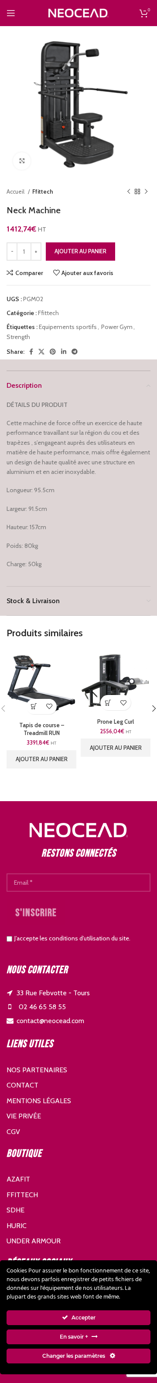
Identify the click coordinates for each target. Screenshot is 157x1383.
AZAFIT (18, 1179)
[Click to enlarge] (22, 161)
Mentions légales (39, 1101)
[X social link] (41, 351)
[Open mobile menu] (11, 13)
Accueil (16, 191)
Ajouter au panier (80, 251)
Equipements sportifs (68, 327)
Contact (22, 1085)
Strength (18, 337)
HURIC (17, 1226)
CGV (13, 1132)
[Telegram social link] (74, 351)
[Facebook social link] (31, 351)
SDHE (15, 1210)
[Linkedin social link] (63, 351)
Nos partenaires (37, 1070)
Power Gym (117, 327)
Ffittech (42, 191)
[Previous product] (128, 192)
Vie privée (24, 1116)
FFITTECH (22, 1195)
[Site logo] (78, 12)
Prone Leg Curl (115, 721)
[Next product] (146, 192)
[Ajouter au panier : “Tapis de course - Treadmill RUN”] (33, 706)
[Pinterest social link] (52, 351)
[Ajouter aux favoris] (49, 706)
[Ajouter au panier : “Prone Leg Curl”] (108, 702)
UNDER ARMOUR (34, 1241)
